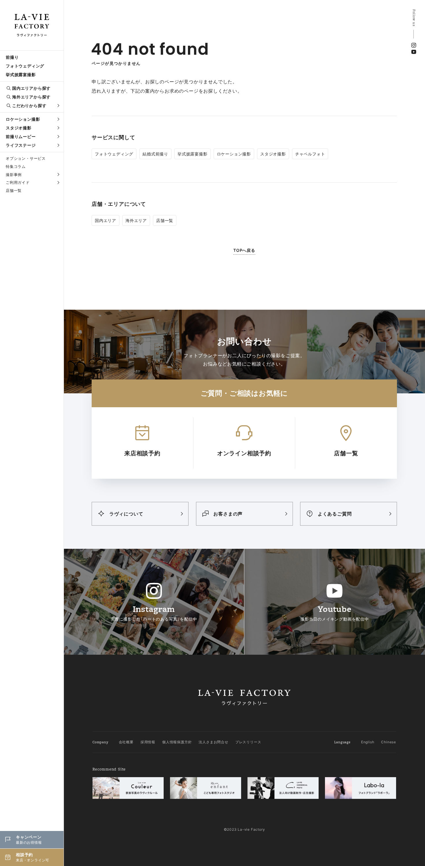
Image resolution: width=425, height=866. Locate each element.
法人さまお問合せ (213, 742)
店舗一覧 (14, 190)
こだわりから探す (29, 105)
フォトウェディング (25, 65)
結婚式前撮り (155, 153)
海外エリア (136, 220)
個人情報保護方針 (177, 742)
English (367, 742)
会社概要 (126, 742)
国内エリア (105, 220)
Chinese (388, 742)
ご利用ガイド (18, 182)
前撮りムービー (21, 136)
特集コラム (16, 166)
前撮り (12, 57)
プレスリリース (248, 742)
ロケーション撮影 (23, 119)
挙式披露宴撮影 (21, 74)
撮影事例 (14, 174)
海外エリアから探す (31, 96)
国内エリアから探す (31, 88)
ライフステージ (21, 145)
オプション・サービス (26, 158)
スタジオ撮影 (19, 127)
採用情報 (148, 742)
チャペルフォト (310, 153)
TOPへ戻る (244, 250)
